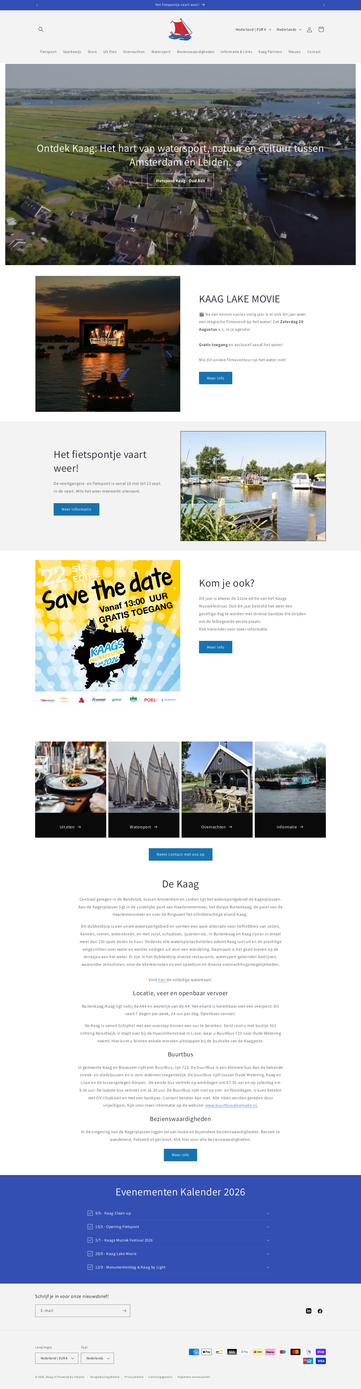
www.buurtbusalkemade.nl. (231, 1105)
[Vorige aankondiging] (37, 5)
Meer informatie (76, 509)
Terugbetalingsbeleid (104, 1377)
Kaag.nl (51, 1377)
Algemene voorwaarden (194, 1377)
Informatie (287, 827)
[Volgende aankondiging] (324, 5)
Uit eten (67, 827)
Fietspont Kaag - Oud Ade (180, 181)
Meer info (215, 378)
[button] (41, 29)
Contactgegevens (161, 1377)
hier (162, 979)
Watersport (140, 827)
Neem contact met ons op (181, 854)
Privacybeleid (133, 1377)
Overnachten (213, 827)
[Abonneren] (124, 1311)
